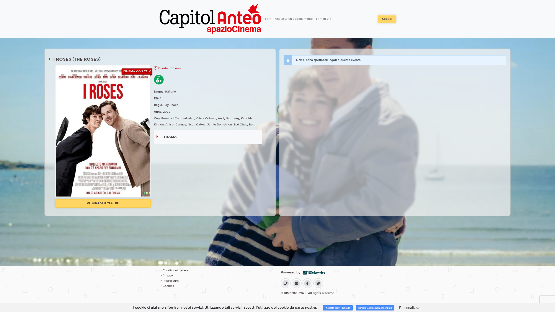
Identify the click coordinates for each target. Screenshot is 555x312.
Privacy (167, 275)
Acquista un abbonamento (294, 19)
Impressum (170, 281)
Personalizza (409, 308)
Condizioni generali (176, 270)
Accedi (387, 19)
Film (268, 19)
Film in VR (323, 19)
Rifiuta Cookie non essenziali (375, 308)
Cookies (168, 286)
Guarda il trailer (105, 203)
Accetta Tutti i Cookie (338, 308)
